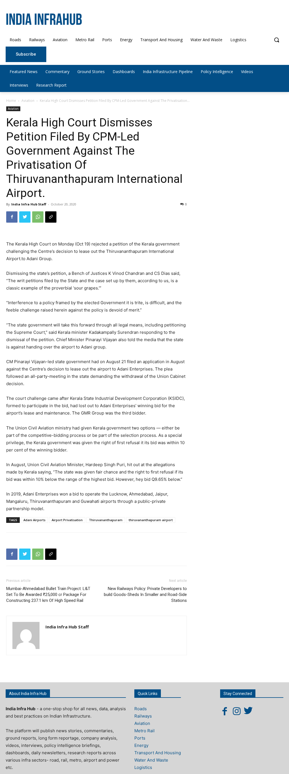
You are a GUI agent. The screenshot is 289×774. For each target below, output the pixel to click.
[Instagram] (236, 711)
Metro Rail (144, 730)
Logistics (143, 767)
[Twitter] (24, 217)
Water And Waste (151, 760)
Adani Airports (34, 520)
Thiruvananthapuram (105, 520)
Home (11, 100)
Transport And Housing (157, 752)
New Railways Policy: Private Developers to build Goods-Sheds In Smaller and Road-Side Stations (145, 594)
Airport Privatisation (67, 520)
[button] (276, 40)
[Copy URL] (50, 217)
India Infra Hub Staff (28, 204)
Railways (143, 716)
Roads (140, 708)
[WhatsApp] (37, 217)
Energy (141, 745)
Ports (139, 738)
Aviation (27, 100)
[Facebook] (11, 217)
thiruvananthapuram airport (151, 520)
